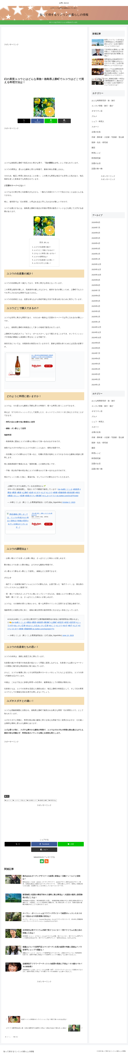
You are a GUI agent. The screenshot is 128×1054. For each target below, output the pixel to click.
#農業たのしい (13, 496)
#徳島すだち (30, 496)
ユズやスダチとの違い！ (42, 263)
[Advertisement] (44, 35)
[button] (64, 121)
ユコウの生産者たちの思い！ (44, 260)
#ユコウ (49, 493)
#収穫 (22, 496)
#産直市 (60, 622)
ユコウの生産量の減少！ (42, 247)
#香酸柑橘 (62, 493)
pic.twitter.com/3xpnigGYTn (43, 629)
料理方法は (53, 800)
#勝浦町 (38, 496)
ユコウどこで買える (19, 800)
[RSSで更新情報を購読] (46, 861)
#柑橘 (55, 493)
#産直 (66, 622)
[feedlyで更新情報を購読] (42, 861)
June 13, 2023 (68, 635)
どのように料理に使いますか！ (45, 253)
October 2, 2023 (68, 502)
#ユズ (43, 493)
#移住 (77, 493)
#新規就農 (70, 493)
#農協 (28, 622)
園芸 (7, 796)
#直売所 (72, 622)
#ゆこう (52, 626)
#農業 (14, 493)
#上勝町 (25, 493)
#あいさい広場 (19, 626)
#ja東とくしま (66, 489)
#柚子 (70, 626)
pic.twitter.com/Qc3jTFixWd (67, 496)
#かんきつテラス (49, 496)
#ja (59, 489)
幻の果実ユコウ (32, 800)
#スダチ (37, 493)
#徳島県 (76, 489)
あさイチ (8, 800)
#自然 (31, 493)
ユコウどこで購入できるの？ (44, 250)
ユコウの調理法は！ (41, 256)
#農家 (19, 493)
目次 (41, 242)
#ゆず (65, 626)
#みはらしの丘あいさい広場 (37, 626)
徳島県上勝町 (43, 800)
